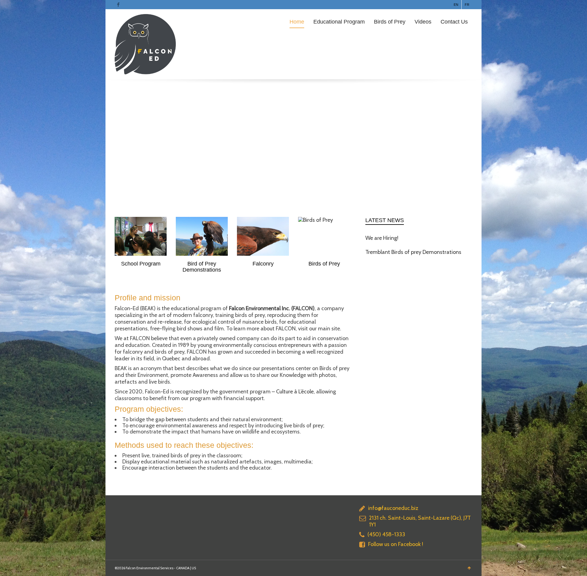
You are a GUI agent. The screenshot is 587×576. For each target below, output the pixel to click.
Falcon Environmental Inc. (259, 308)
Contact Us (454, 22)
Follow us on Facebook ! (395, 544)
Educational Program (339, 22)
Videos (423, 22)
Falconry (263, 264)
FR (467, 4)
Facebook (118, 4)
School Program (141, 264)
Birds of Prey (389, 22)
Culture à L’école (295, 391)
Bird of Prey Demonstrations (202, 267)
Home (297, 22)
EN (456, 4)
